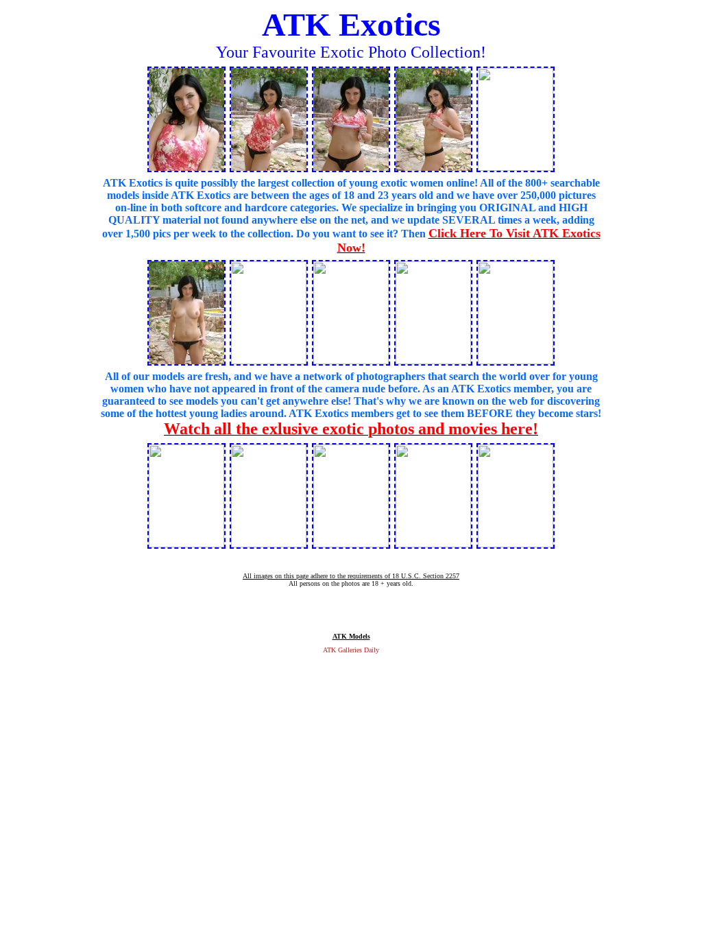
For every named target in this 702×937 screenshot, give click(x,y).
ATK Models (351, 636)
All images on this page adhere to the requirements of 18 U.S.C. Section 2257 (351, 576)
